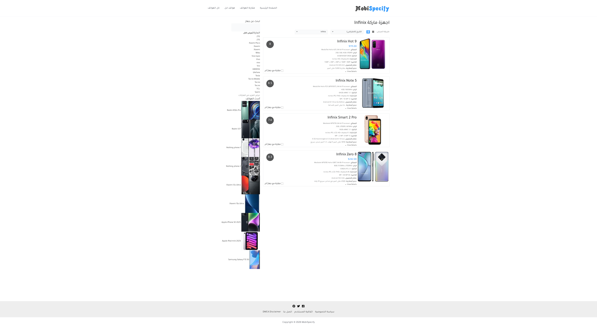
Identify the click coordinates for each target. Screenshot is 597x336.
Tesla (257, 76)
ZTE (258, 37)
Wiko (258, 53)
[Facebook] (303, 306)
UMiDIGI (256, 69)
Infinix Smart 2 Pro (342, 118)
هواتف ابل (229, 8)
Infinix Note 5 (346, 81)
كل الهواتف (214, 8)
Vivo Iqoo (256, 56)
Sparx (257, 92)
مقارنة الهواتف (247, 8)
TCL (258, 89)
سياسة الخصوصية (324, 312)
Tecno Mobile (254, 79)
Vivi (258, 66)
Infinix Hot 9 (347, 42)
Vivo (258, 59)
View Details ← (351, 71)
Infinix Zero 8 (346, 155)
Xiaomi (257, 46)
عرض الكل (247, 33)
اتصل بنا (287, 312)
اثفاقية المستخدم (303, 312)
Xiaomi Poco (254, 43)
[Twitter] (298, 306)
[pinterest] (293, 306)
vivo (258, 63)
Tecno (257, 82)
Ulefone (256, 73)
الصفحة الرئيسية (268, 8)
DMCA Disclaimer (272, 312)
